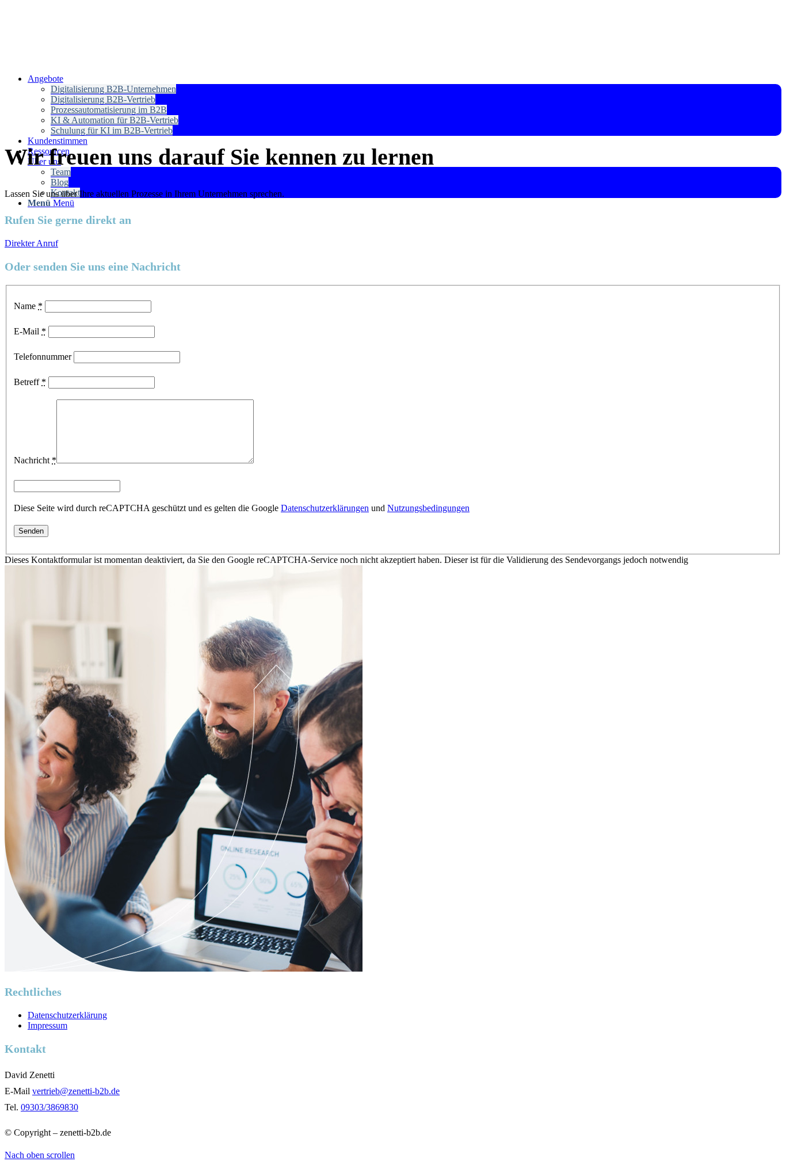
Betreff (30, 382)
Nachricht (35, 460)
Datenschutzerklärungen (325, 508)
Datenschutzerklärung (67, 1015)
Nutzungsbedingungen (428, 508)
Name (28, 306)
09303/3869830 (49, 1107)
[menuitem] (404, 105)
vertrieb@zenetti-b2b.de (76, 1091)
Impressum (47, 1025)
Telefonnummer (42, 356)
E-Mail (30, 331)
